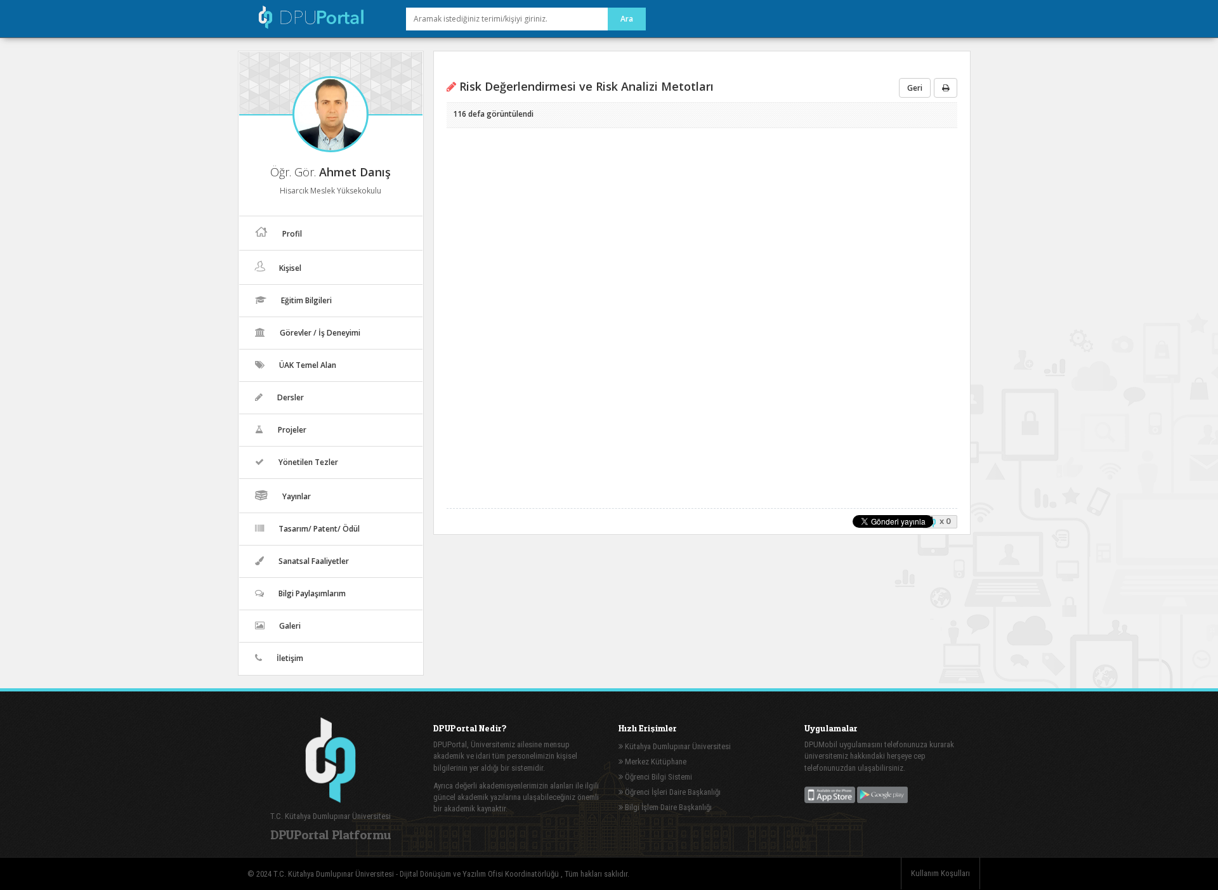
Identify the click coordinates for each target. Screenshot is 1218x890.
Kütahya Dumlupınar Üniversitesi (677, 746)
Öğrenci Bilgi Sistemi (657, 777)
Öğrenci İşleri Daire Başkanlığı (672, 792)
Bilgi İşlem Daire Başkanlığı (667, 807)
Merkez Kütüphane (654, 761)
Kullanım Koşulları (940, 873)
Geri (914, 87)
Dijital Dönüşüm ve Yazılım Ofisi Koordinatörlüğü (480, 874)
